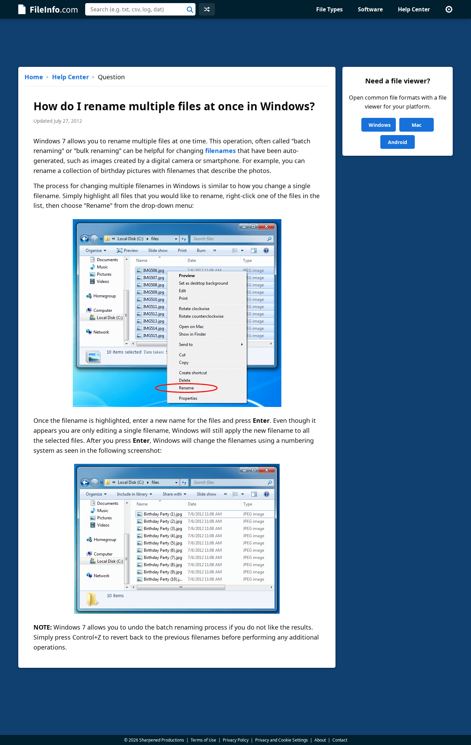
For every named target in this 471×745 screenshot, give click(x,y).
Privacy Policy (236, 740)
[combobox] (140, 9)
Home (33, 77)
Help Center (414, 9)
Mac (416, 125)
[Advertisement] (235, 42)
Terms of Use (203, 740)
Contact (339, 740)
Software (370, 9)
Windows (380, 125)
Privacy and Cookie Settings (281, 740)
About (320, 740)
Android (397, 142)
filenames (220, 150)
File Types (329, 9)
